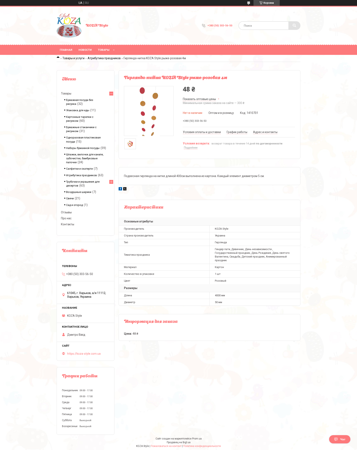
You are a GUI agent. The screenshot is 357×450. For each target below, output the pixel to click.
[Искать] (294, 25)
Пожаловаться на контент (166, 446)
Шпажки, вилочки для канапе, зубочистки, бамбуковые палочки (85, 158)
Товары (103, 49)
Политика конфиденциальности (202, 446)
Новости (85, 49)
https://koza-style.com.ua (84, 353)
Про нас (66, 218)
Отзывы (66, 212)
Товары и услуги (73, 58)
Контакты (67, 224)
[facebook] (120, 189)
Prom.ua (197, 438)
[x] (124, 189)
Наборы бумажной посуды (83, 148)
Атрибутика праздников (104, 58)
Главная (66, 49)
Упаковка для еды (77, 110)
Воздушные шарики (78, 192)
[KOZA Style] (69, 25)
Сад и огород (74, 205)
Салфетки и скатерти (79, 168)
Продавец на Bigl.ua (178, 442)
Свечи (70, 198)
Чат (342, 439)
